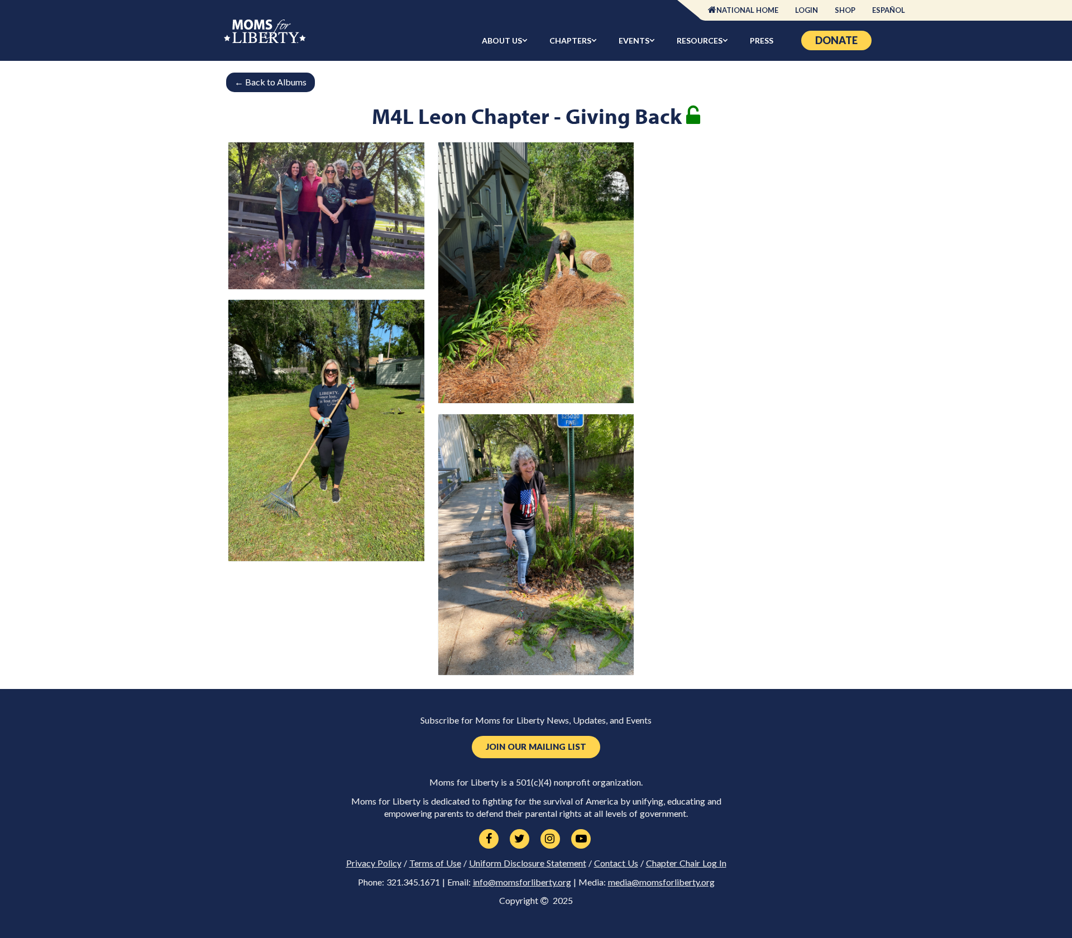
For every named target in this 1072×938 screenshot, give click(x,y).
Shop (845, 10)
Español (888, 10)
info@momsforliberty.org (522, 882)
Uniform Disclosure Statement (527, 863)
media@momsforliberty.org (661, 882)
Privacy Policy (373, 863)
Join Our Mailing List (536, 747)
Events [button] (634, 40)
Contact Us (616, 863)
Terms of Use (435, 863)
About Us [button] (502, 40)
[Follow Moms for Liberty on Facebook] (489, 839)
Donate (836, 40)
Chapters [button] (570, 40)
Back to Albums (270, 81)
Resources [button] (699, 40)
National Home (747, 10)
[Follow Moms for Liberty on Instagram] (550, 839)
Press (761, 40)
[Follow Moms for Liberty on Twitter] (519, 839)
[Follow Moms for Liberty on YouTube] (581, 839)
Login (806, 10)
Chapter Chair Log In (686, 863)
